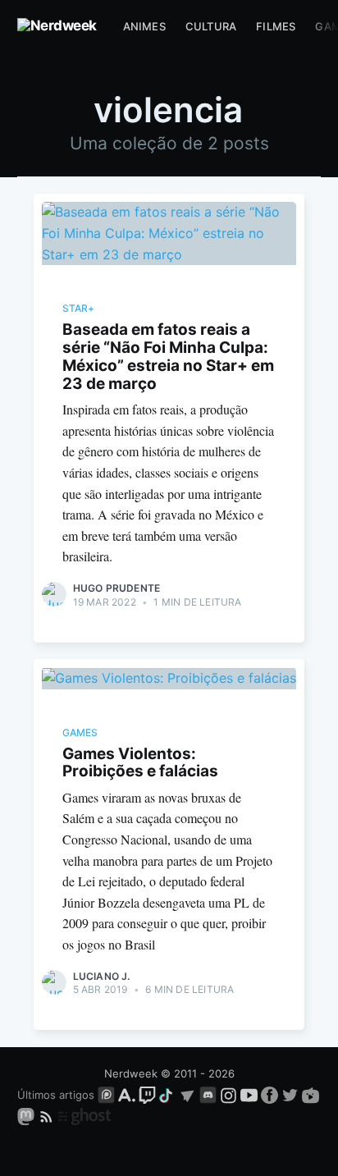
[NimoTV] (310, 1094)
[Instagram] (228, 1094)
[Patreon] (106, 1094)
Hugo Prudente (117, 588)
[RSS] (48, 1115)
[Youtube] (249, 1094)
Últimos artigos (55, 1094)
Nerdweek (131, 1073)
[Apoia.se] (128, 1094)
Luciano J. (101, 976)
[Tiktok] (167, 1094)
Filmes (275, 26)
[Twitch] (147, 1094)
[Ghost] (84, 1115)
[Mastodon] (27, 1115)
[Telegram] (187, 1094)
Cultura (210, 26)
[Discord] (208, 1094)
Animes (144, 26)
